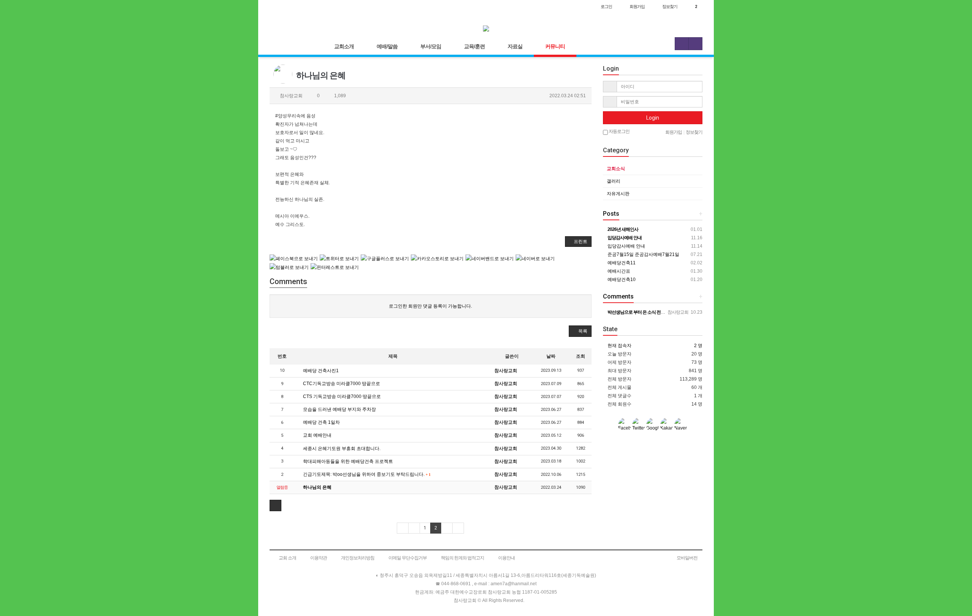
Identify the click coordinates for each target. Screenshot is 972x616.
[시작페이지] (277, 6)
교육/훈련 (474, 46)
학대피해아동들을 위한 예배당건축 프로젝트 (347, 461)
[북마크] (293, 6)
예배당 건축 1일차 (321, 422)
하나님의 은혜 (316, 487)
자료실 (515, 46)
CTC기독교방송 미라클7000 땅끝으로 (341, 383)
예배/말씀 (387, 46)
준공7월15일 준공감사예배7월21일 (642, 254)
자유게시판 (618, 193)
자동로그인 (619, 131)
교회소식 (616, 168)
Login (652, 118)
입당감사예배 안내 (625, 246)
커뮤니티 (555, 46)
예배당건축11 (621, 262)
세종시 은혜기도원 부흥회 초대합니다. (341, 448)
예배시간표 (618, 271)
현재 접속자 (619, 345)
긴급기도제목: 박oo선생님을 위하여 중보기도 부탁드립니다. (366, 474)
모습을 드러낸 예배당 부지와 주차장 (339, 409)
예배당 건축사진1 (320, 370)
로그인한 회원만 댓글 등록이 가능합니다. (430, 306)
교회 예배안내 (316, 435)
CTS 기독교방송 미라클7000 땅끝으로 (341, 396)
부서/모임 (430, 46)
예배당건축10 (621, 279)
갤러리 (613, 181)
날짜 (550, 356)
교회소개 (344, 46)
